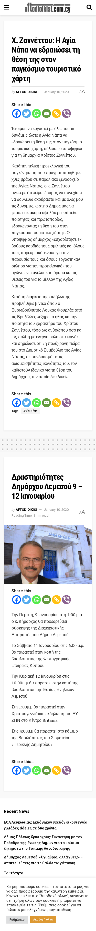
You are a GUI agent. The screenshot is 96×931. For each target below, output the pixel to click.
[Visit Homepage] (47, 8)
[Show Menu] (6, 7)
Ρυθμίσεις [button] (17, 920)
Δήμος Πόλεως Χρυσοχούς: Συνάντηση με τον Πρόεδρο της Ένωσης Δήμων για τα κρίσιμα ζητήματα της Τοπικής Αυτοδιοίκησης (43, 842)
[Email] (46, 113)
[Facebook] (16, 113)
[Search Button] (89, 7)
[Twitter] (26, 113)
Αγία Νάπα (30, 411)
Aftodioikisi (26, 92)
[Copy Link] (56, 113)
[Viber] (66, 113)
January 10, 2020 (56, 92)
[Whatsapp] (36, 113)
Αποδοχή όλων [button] (43, 919)
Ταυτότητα (13, 873)
